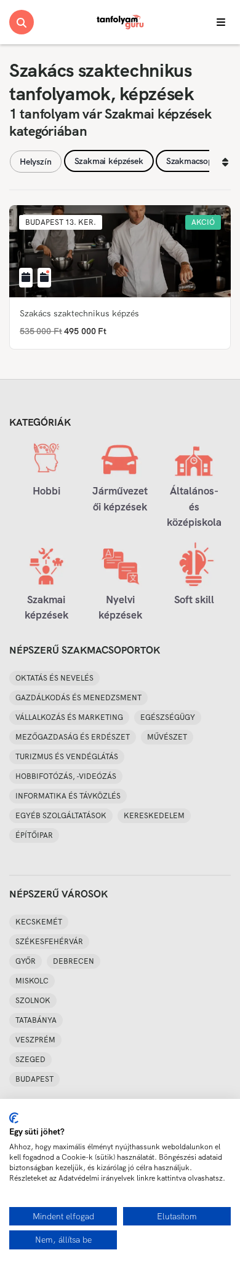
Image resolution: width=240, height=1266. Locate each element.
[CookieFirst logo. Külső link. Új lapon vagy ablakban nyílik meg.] (13, 1117)
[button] (60, 222)
